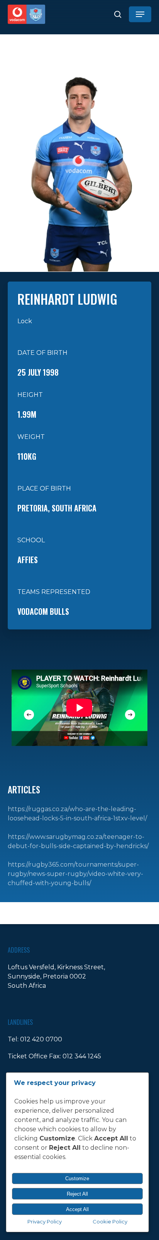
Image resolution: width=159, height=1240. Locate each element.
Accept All (77, 1209)
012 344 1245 (82, 1056)
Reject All (77, 1194)
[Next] (130, 715)
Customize (77, 1178)
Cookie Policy (110, 1221)
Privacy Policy (44, 1221)
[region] (79, 707)
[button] (140, 14)
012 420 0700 (41, 1039)
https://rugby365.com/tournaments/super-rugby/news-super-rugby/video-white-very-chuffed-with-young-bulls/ (75, 874)
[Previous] (29, 715)
